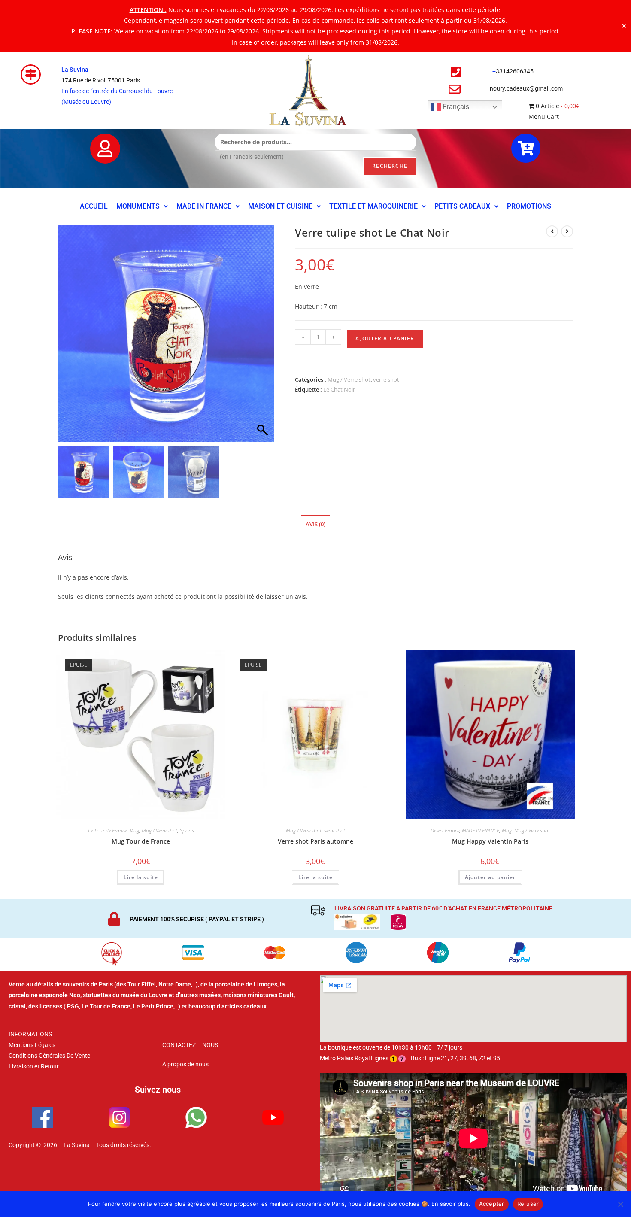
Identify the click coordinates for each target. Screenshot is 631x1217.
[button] (142, 206)
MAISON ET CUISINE (280, 206)
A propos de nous (185, 1064)
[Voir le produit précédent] (552, 231)
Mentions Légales (32, 1044)
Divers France (445, 830)
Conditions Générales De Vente (49, 1055)
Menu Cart (543, 116)
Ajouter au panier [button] (490, 877)
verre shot (386, 379)
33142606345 (515, 71)
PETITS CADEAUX (462, 206)
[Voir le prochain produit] (567, 231)
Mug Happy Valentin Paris (490, 841)
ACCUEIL (94, 206)
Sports (187, 830)
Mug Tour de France (141, 841)
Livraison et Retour (34, 1066)
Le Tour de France (107, 830)
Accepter (491, 1203)
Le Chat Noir (339, 389)
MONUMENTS (138, 206)
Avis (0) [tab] (315, 524)
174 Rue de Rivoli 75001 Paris (100, 80)
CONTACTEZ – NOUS (190, 1044)
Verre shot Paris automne (315, 841)
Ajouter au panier (384, 338)
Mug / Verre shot (349, 379)
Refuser (528, 1203)
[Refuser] (620, 1204)
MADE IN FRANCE (203, 206)
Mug (134, 830)
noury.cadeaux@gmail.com (526, 88)
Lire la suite (141, 877)
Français (455, 106)
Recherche (389, 166)
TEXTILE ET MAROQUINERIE (373, 206)
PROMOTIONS (529, 206)
